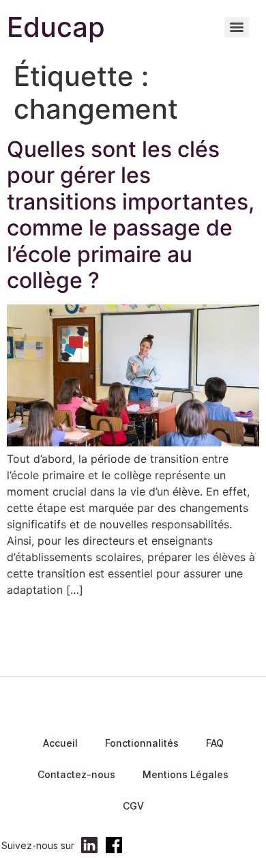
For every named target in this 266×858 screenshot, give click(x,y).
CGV (133, 806)
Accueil (60, 743)
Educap (56, 27)
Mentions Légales (185, 774)
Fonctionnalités (142, 743)
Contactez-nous (76, 774)
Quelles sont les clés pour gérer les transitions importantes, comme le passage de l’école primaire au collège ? (130, 215)
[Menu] (236, 27)
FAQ (215, 743)
